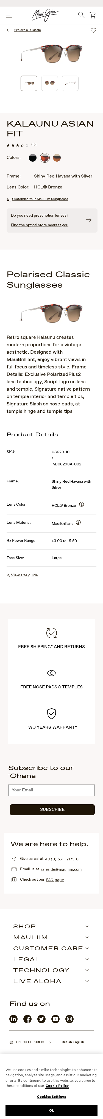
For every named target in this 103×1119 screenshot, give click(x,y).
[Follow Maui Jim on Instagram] (69, 1022)
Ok (51, 1110)
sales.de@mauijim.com (61, 869)
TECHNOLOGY (41, 971)
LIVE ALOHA (37, 982)
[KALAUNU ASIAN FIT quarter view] (29, 83)
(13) (34, 144)
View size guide (24, 575)
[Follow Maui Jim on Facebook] (27, 1022)
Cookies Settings (51, 1096)
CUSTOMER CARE (48, 949)
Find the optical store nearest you (39, 225)
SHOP (24, 927)
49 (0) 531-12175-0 (62, 858)
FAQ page (55, 879)
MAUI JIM (30, 938)
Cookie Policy (57, 1085)
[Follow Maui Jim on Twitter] (41, 1022)
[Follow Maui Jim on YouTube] (55, 1022)
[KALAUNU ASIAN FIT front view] (49, 83)
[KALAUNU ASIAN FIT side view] (70, 83)
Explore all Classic (27, 30)
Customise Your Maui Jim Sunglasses (40, 199)
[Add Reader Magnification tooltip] (81, 505)
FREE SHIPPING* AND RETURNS (51, 647)
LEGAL (26, 960)
